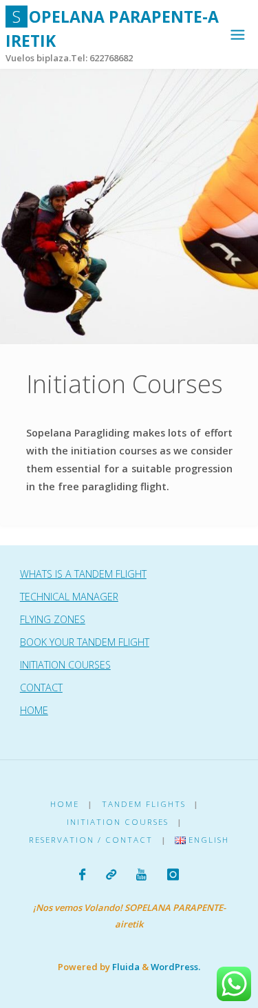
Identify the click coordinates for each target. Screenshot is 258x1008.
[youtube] (141, 874)
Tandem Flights (144, 804)
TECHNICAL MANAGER (69, 596)
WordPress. (175, 966)
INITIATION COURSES (65, 664)
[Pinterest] (111, 874)
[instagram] (172, 874)
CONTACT (41, 687)
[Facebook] (82, 874)
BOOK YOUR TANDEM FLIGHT (84, 642)
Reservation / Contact (91, 839)
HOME (34, 710)
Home (64, 804)
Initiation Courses (118, 822)
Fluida (125, 966)
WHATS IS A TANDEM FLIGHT (83, 573)
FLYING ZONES (52, 619)
